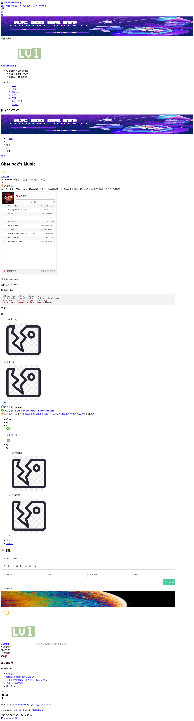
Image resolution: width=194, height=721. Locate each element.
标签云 (14, 5)
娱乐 (8, 144)
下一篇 (9, 543)
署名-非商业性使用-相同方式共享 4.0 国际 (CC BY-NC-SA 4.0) (55, 414)
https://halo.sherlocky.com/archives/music (34, 410)
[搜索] (2, 14)
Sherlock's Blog (8, 65)
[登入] (2, 11)
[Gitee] (5, 656)
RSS (5, 718)
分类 (19, 5)
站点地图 (13, 718)
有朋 (24, 5)
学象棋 (9, 673)
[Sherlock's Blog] (12, 2)
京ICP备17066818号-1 (42, 704)
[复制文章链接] (8, 441)
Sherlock (5, 176)
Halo (14, 709)
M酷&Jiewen (37, 709)
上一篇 (9, 540)
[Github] (2, 656)
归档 (8, 5)
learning (42, 5)
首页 (3, 5)
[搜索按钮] (3, 8)
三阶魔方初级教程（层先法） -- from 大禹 (25, 679)
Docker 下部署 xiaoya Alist (18, 676)
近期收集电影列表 (14, 683)
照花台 (9, 686)
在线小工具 (32, 5)
